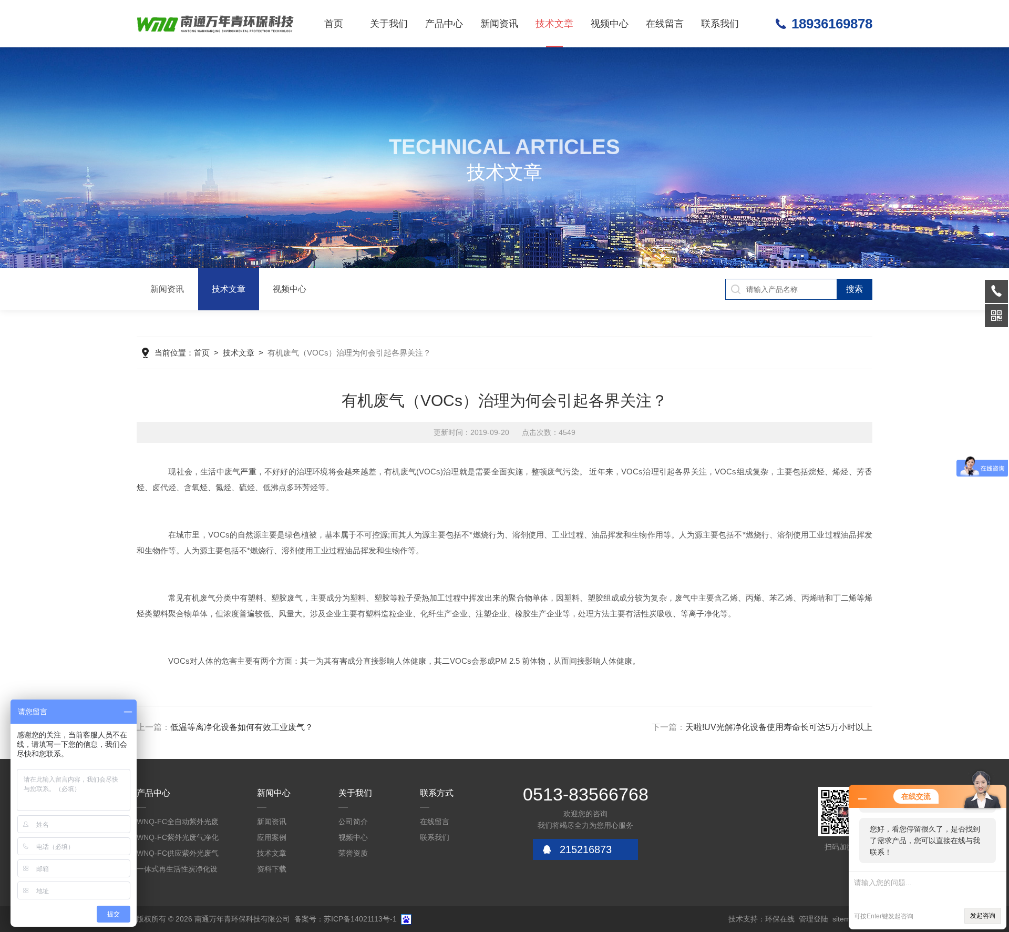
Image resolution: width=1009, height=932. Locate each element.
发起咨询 (982, 915)
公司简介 (353, 821)
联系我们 (720, 23)
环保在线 (780, 919)
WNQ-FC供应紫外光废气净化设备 (178, 855)
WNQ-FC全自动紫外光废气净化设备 (178, 823)
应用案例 (271, 837)
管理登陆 (813, 919)
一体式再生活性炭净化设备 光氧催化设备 (177, 871)
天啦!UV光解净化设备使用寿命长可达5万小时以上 (778, 727)
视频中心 (610, 23)
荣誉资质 (353, 853)
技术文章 (554, 23)
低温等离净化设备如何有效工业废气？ (241, 727)
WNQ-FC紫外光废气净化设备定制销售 (178, 839)
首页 (333, 23)
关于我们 (389, 23)
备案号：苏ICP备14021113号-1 (345, 919)
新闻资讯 (499, 23)
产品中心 (444, 23)
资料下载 (271, 869)
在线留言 (665, 23)
